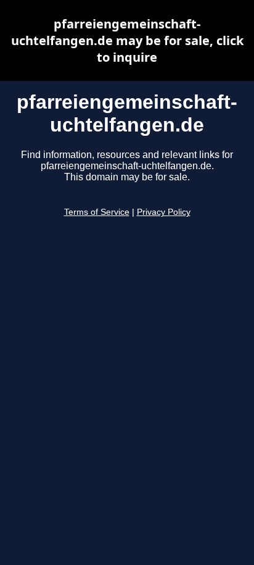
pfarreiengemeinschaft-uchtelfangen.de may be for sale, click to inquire (127, 40)
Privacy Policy (163, 212)
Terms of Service (96, 212)
